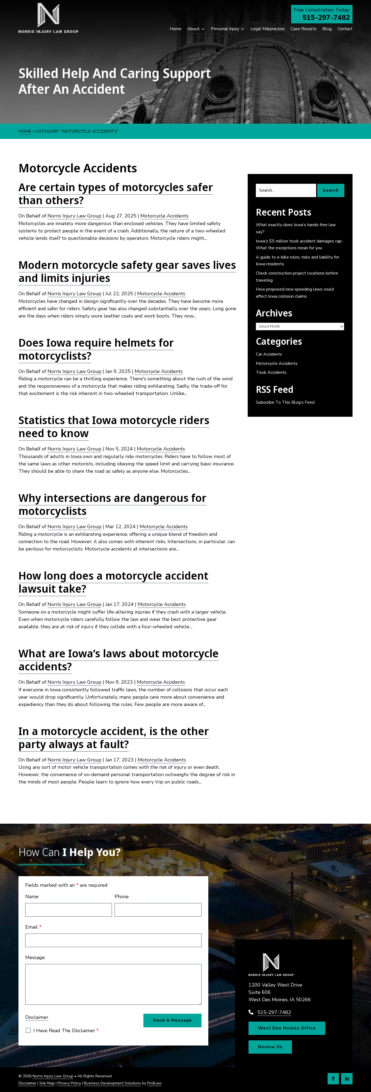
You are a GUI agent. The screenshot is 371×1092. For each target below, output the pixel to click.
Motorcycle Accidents (164, 216)
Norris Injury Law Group (74, 216)
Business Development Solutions (112, 1083)
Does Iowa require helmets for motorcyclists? (96, 349)
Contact (345, 29)
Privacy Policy (69, 1083)
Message (35, 957)
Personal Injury (225, 29)
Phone (122, 896)
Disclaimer (36, 1017)
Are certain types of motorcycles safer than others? (115, 193)
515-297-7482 (326, 17)
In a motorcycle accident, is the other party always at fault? (113, 737)
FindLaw (154, 1083)
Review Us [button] (270, 1047)
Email (33, 927)
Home (175, 29)
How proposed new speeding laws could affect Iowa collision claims (295, 292)
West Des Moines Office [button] (287, 1028)
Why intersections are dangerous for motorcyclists (112, 504)
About (193, 29)
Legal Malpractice (267, 29)
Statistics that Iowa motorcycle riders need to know (113, 426)
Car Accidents (269, 354)
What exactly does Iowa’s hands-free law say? (296, 228)
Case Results (303, 29)
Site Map (47, 1083)
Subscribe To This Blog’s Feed (285, 402)
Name (32, 896)
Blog (327, 29)
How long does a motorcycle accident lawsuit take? (113, 582)
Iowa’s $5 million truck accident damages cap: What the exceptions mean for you (299, 244)
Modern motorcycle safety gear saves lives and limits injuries (127, 271)
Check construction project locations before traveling (297, 276)
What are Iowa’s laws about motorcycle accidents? (118, 660)
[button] (365, 1052)
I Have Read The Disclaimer (66, 1030)
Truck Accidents (271, 372)
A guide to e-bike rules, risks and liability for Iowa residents (297, 260)
